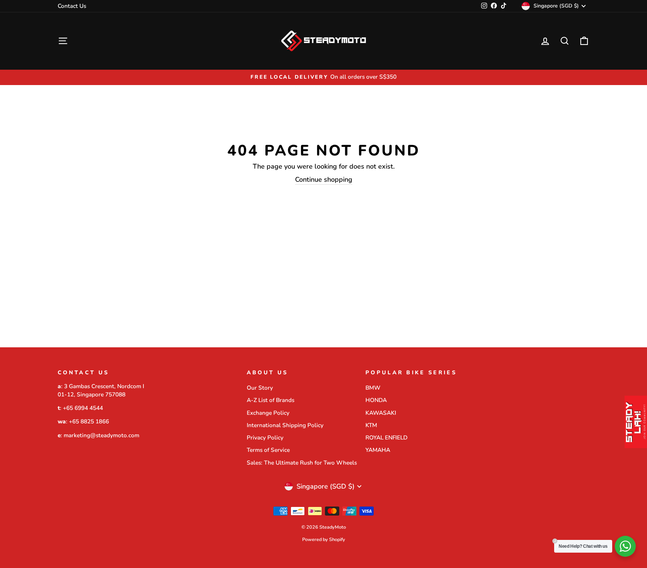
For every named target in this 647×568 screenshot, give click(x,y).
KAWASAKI (380, 413)
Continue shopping (323, 179)
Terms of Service (268, 450)
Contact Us (72, 6)
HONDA (376, 400)
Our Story (260, 388)
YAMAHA (377, 450)
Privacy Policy (265, 437)
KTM (371, 425)
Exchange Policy (268, 413)
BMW (372, 388)
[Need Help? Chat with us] (625, 546)
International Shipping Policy (285, 425)
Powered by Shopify (323, 539)
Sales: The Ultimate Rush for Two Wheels (302, 462)
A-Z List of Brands (270, 400)
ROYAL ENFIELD (386, 437)
